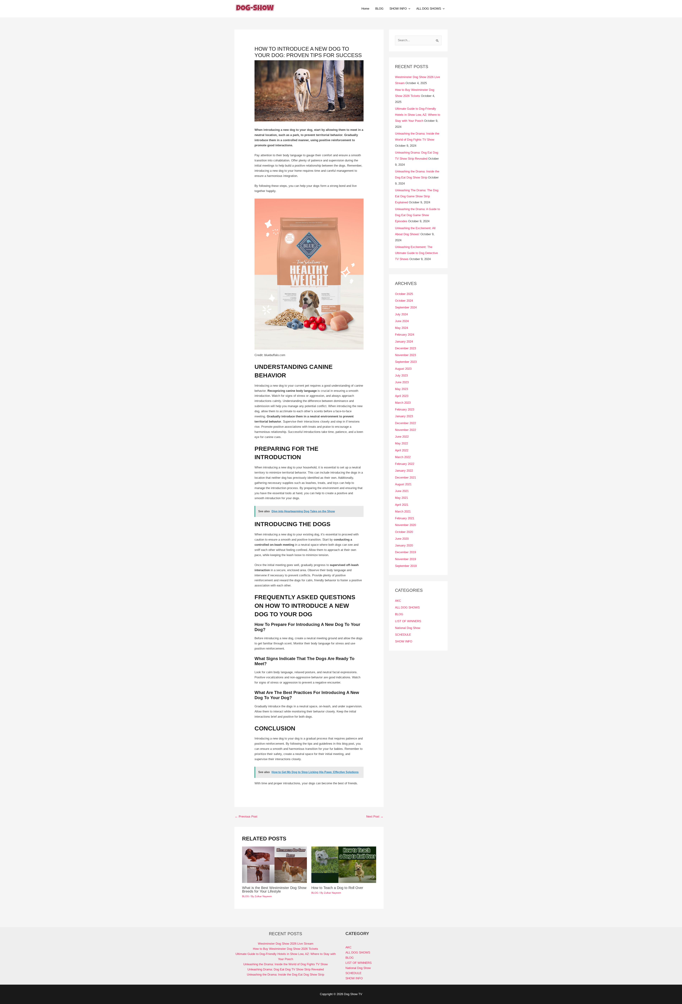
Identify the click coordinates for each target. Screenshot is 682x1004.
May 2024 (401, 328)
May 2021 (401, 498)
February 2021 (404, 518)
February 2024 (404, 334)
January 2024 (404, 341)
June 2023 (402, 382)
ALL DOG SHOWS (428, 8)
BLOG (379, 8)
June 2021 (402, 491)
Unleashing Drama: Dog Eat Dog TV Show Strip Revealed (285, 969)
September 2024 (406, 307)
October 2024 (404, 300)
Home (365, 8)
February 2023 (404, 409)
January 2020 (404, 545)
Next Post (374, 816)
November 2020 (405, 525)
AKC (398, 600)
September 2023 (406, 362)
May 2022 (401, 443)
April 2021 (401, 504)
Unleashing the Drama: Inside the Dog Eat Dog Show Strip (285, 974)
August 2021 (403, 484)
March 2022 (403, 457)
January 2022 (404, 470)
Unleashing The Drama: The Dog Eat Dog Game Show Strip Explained (416, 196)
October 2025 (404, 294)
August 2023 (403, 368)
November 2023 (405, 355)
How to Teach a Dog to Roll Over (337, 888)
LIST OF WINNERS (408, 621)
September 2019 (406, 566)
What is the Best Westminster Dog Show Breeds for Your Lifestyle (274, 889)
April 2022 (401, 450)
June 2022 (402, 436)
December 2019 (405, 552)
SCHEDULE (403, 634)
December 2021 (405, 477)
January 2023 (404, 416)
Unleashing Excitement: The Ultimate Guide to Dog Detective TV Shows (416, 253)
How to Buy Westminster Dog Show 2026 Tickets (285, 948)
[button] (408, 8)
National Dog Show (407, 628)
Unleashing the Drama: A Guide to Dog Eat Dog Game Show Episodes (417, 215)
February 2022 (404, 464)
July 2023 (401, 375)
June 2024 (402, 321)
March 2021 (403, 511)
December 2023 (405, 348)
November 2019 (405, 559)
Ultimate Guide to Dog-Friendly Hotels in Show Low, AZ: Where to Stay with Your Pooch (417, 114)
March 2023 (403, 402)
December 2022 (405, 423)
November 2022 (405, 430)
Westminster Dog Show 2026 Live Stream (285, 943)
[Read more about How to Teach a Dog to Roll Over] (343, 864)
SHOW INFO (398, 8)
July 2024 (401, 314)
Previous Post (246, 816)
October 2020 (404, 532)
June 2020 (402, 538)
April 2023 (401, 396)
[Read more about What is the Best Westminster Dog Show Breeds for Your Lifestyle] (274, 864)
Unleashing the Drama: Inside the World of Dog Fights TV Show (285, 964)
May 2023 (401, 389)
